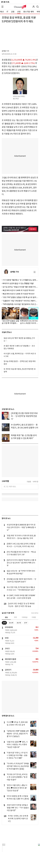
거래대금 (24, 617)
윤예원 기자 (5, 51)
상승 (6, 617)
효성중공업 (6, 60)
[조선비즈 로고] (20, 7)
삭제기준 (35, 482)
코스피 (11, 623)
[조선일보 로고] (5, 2)
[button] (2, 6)
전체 (4, 623)
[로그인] (33, 6)
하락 (15, 617)
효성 (9, 63)
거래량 (34, 617)
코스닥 (19, 623)
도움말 (29, 482)
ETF (25, 623)
